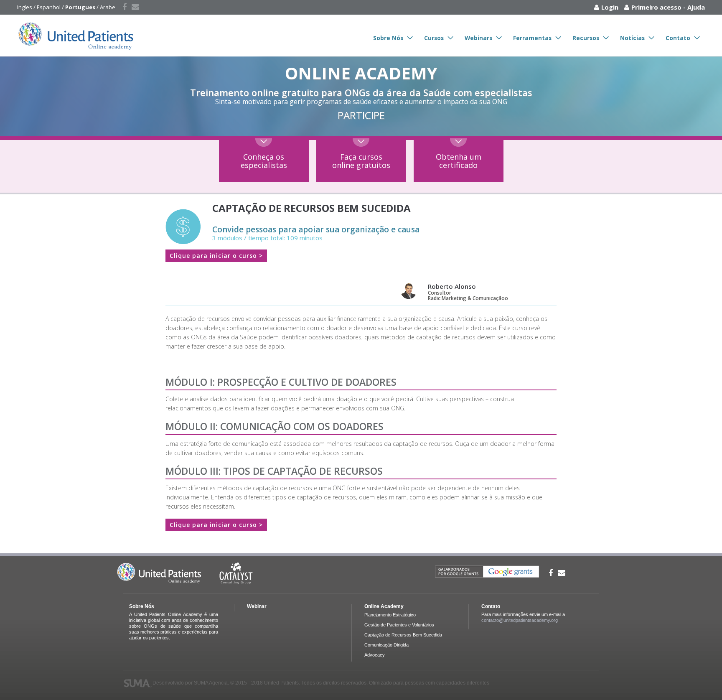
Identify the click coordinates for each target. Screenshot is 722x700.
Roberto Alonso (452, 286)
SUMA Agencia (211, 683)
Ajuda (696, 7)
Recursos (585, 38)
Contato (678, 38)
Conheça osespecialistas (264, 161)
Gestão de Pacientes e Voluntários (399, 624)
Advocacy (374, 654)
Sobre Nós (388, 38)
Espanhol (49, 7)
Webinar (257, 606)
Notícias (632, 38)
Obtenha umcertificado (458, 161)
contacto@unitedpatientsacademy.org (519, 620)
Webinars (478, 38)
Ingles (24, 7)
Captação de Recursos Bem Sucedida (403, 634)
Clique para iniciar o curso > (216, 256)
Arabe (107, 7)
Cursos (434, 38)
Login (609, 7)
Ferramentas (532, 38)
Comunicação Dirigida (386, 644)
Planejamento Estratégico (390, 614)
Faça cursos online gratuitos (361, 161)
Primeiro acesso (656, 7)
